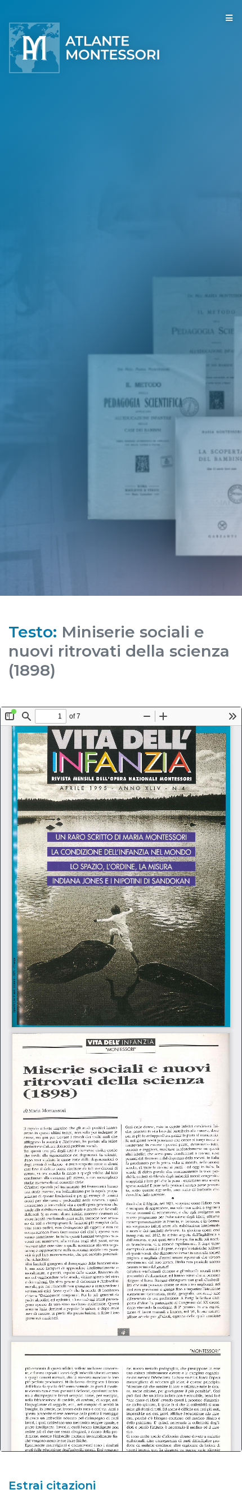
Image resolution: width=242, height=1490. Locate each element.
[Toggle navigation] (229, 18)
